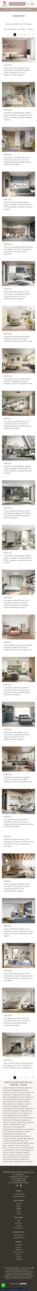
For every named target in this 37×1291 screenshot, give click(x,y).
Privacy (3, 1290)
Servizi (18, 1247)
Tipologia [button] (28, 24)
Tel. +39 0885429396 (18, 1181)
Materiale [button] (15, 24)
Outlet (18, 1257)
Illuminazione (18, 1235)
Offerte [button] (30, 29)
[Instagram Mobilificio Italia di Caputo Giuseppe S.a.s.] (20, 1186)
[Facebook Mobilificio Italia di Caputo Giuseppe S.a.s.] (17, 1186)
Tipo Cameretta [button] (10, 29)
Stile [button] (21, 24)
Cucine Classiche (19, 1196)
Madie (18, 1206)
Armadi (18, 1225)
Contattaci (18, 1250)
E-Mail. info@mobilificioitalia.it (18, 1183)
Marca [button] (7, 24)
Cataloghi (18, 1259)
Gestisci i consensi (20, 1290)
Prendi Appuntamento (17, 4)
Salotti (18, 1209)
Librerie (18, 1204)
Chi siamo (18, 1245)
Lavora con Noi (18, 1252)
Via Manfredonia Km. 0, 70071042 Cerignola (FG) (18, 1178)
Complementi (19, 1238)
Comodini (18, 1223)
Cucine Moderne (18, 1194)
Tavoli (18, 1211)
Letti (18, 1221)
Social (18, 1254)
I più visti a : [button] (21, 29)
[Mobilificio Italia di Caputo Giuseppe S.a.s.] (4, 4)
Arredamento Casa (16, 9)
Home (7, 9)
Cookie (9, 1290)
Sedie (19, 1213)
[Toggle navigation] (32, 3)
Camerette (28, 9)
